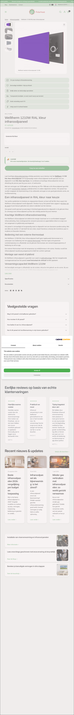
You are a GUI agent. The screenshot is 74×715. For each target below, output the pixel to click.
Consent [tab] (13, 345)
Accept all (37, 370)
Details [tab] (60, 345)
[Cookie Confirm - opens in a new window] (63, 339)
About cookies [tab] (37, 345)
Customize (37, 375)
